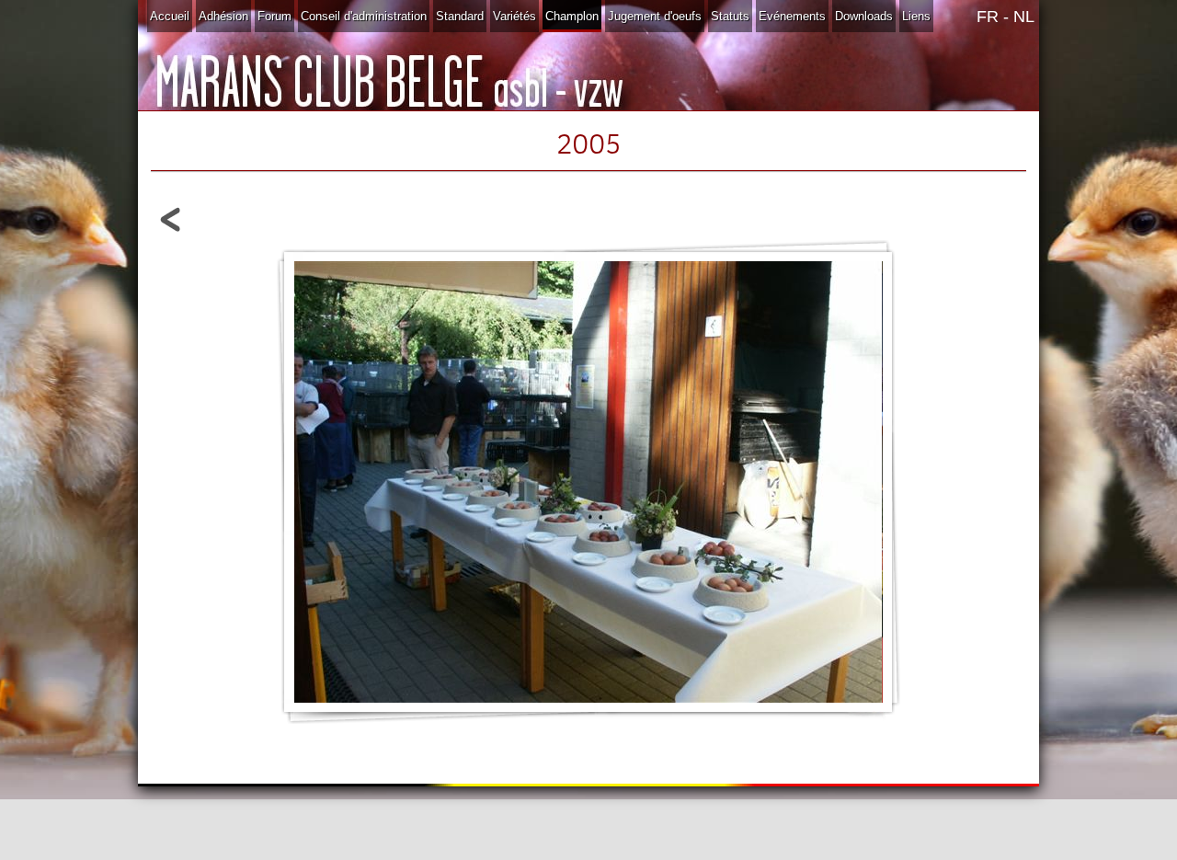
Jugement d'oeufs (655, 16)
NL (1023, 16)
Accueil (169, 16)
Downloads (864, 16)
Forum (274, 16)
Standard (460, 16)
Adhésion (223, 16)
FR (988, 16)
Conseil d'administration (364, 16)
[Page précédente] (171, 236)
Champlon (572, 16)
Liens (916, 16)
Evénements (792, 16)
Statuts (730, 16)
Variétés (514, 16)
